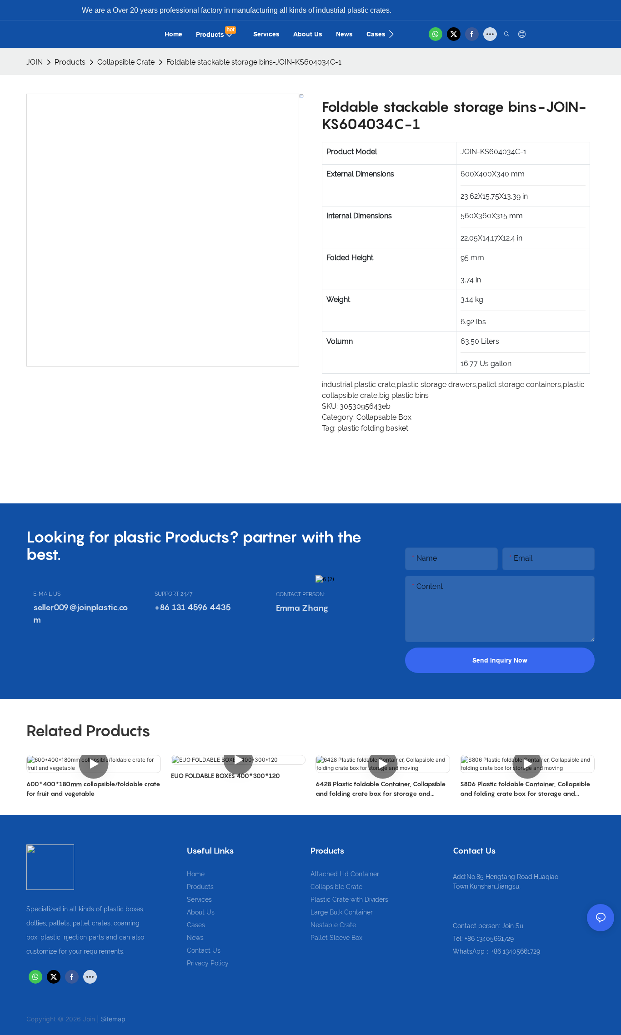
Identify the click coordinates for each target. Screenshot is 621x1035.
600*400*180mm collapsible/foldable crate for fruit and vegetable (93, 788)
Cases (196, 925)
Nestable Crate (333, 925)
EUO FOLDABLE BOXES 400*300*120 (225, 775)
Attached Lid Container (344, 874)
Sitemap (113, 1019)
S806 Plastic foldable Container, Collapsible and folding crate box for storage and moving (525, 789)
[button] (391, 34)
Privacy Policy (208, 963)
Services (199, 899)
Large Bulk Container (341, 912)
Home (196, 874)
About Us (201, 912)
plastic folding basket (372, 428)
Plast (318, 899)
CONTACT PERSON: (300, 594)
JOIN (34, 62)
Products (70, 62)
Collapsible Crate (126, 62)
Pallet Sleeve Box (336, 937)
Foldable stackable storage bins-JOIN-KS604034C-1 (253, 62)
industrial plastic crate (358, 384)
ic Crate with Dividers (357, 899)
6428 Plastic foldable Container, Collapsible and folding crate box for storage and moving (381, 789)
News (195, 937)
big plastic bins (404, 395)
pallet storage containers (519, 384)
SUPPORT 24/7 (173, 594)
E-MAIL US (46, 594)
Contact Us (203, 950)
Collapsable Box (383, 417)
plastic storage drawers (436, 384)
